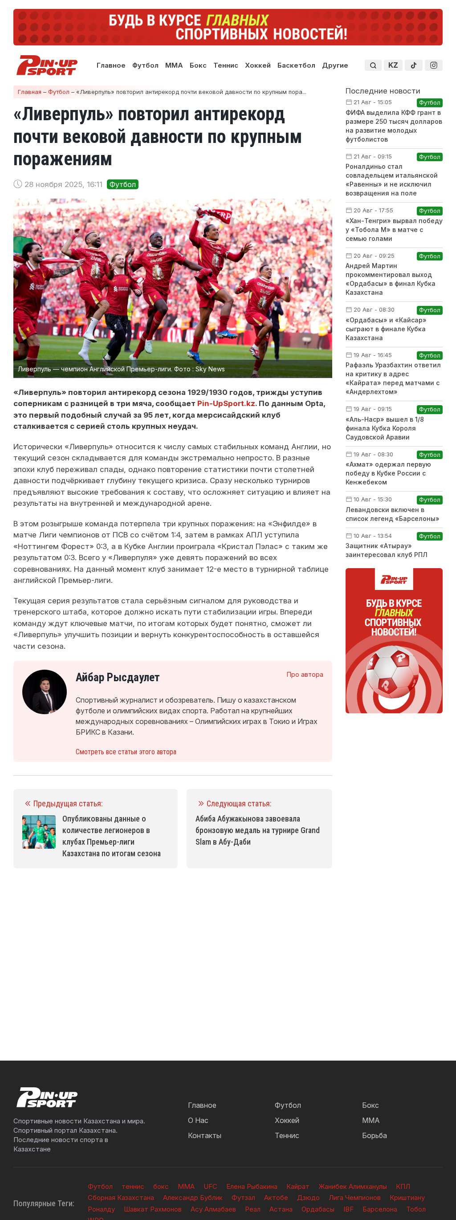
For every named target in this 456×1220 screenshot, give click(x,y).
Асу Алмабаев (213, 1209)
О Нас (198, 1120)
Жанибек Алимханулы (352, 1186)
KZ (393, 65)
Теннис (225, 65)
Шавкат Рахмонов (153, 1209)
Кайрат (297, 1186)
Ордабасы (317, 1209)
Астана (281, 1209)
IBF (348, 1209)
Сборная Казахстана (121, 1197)
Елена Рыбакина (251, 1186)
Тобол (416, 1209)
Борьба (374, 1135)
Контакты (204, 1135)
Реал (253, 1209)
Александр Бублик (193, 1197)
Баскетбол (296, 65)
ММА (174, 65)
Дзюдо (308, 1197)
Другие (335, 65)
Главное (111, 65)
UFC (210, 1186)
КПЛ (403, 1186)
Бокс (198, 65)
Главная (29, 91)
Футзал (243, 1197)
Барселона (379, 1209)
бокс (161, 1186)
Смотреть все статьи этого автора (126, 752)
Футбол (145, 65)
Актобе (276, 1197)
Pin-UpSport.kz (226, 403)
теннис (133, 1186)
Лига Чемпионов (355, 1197)
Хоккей (258, 65)
